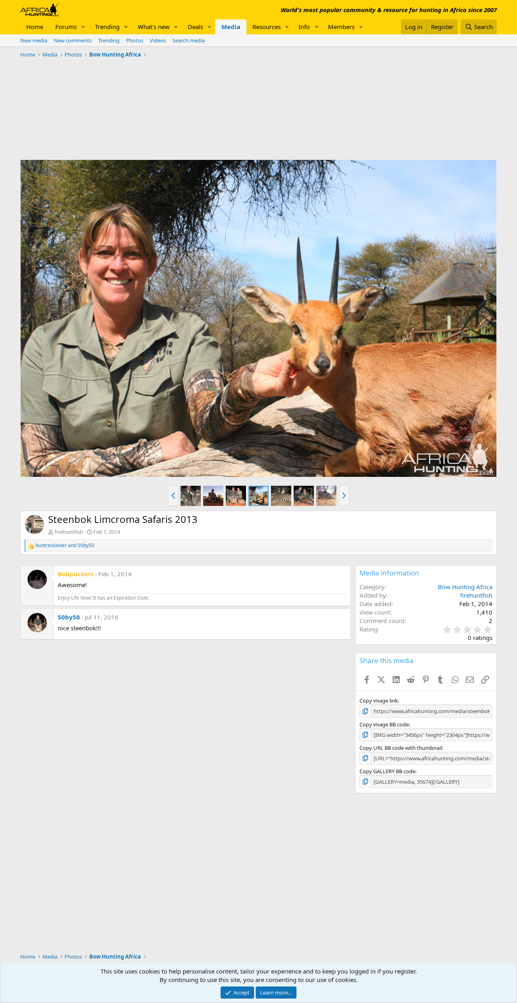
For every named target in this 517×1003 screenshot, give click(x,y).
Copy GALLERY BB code (387, 771)
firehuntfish (69, 531)
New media (33, 40)
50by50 (69, 617)
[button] (83, 26)
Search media (188, 40)
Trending (107, 27)
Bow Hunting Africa (465, 587)
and (65, 545)
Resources (266, 27)
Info (304, 27)
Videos (158, 40)
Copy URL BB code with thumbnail (400, 747)
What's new (154, 27)
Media (230, 27)
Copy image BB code (384, 724)
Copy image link (378, 700)
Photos (134, 40)
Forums (66, 27)
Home (34, 27)
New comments (73, 40)
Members (341, 27)
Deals (195, 27)
